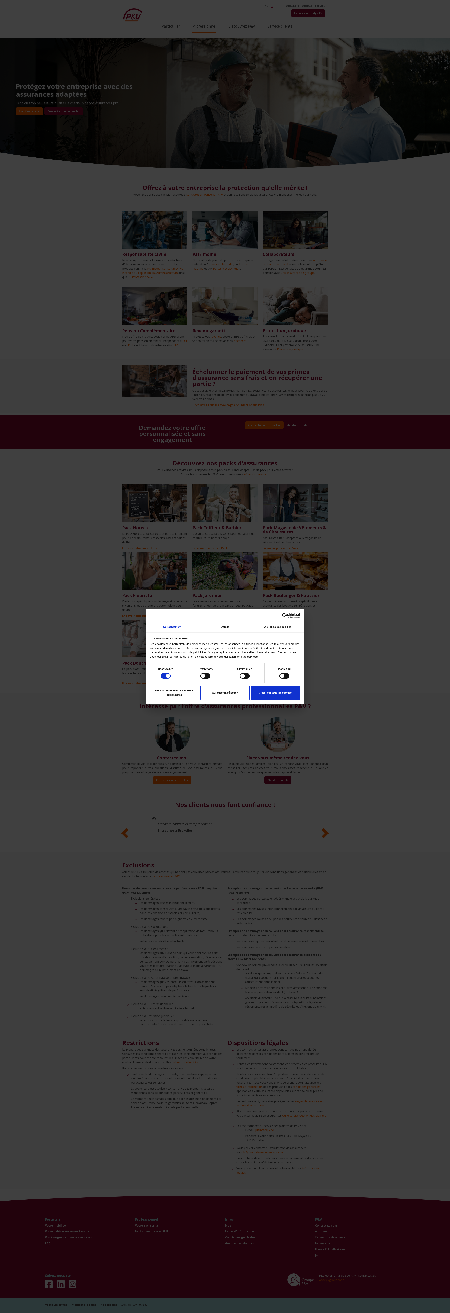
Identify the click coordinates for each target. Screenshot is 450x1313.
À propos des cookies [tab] (277, 626)
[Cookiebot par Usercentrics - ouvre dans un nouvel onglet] (284, 615)
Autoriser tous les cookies (275, 692)
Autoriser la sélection (225, 692)
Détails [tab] (225, 626)
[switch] (205, 676)
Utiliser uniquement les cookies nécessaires (174, 692)
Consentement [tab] (172, 626)
